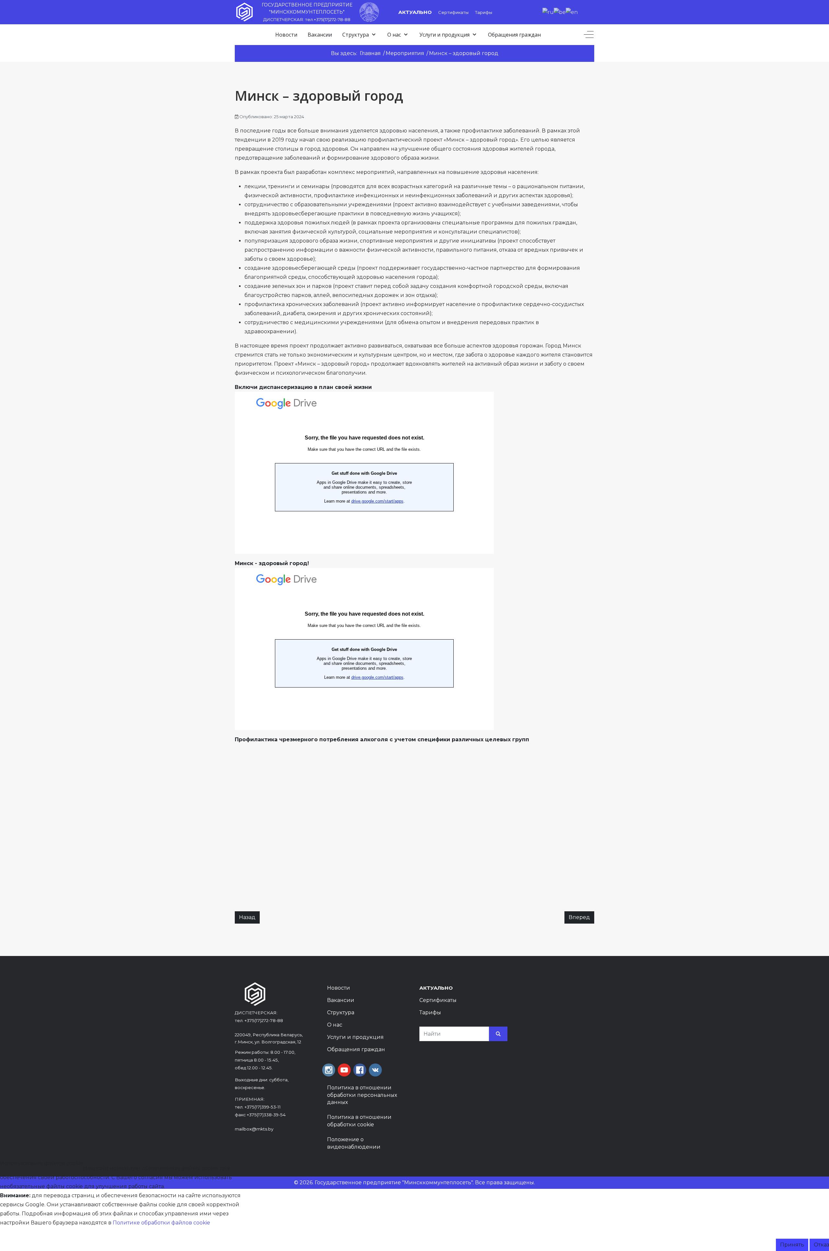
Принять (792, 1245)
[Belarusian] (560, 12)
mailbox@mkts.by (254, 1129)
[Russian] (548, 12)
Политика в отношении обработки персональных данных (362, 1095)
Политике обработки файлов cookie (161, 1223)
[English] (572, 12)
